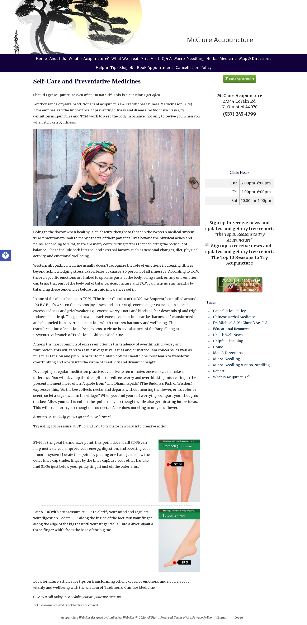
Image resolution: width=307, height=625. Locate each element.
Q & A (167, 58)
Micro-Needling (189, 58)
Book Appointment (155, 67)
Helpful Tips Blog (112, 67)
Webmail (221, 617)
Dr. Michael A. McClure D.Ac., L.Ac (241, 323)
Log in (239, 617)
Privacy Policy (202, 617)
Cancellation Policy (194, 67)
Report (219, 371)
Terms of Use (182, 617)
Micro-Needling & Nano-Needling (241, 365)
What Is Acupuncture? (89, 58)
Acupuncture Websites (75, 617)
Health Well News (228, 335)
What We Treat (125, 58)
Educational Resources (232, 329)
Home (41, 58)
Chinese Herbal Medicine (234, 317)
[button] (5, 255)
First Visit (150, 58)
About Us (57, 58)
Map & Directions (255, 58)
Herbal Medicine (221, 58)
